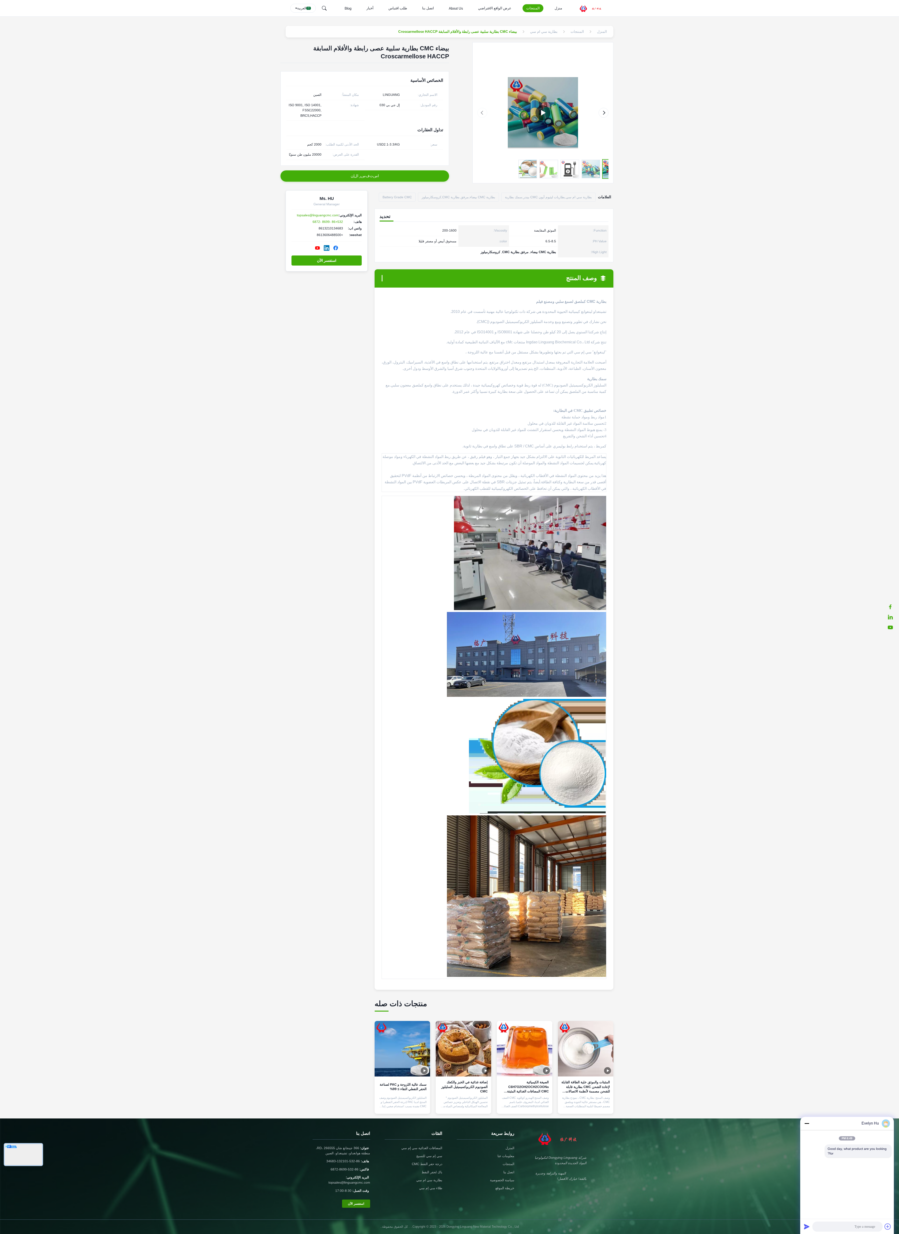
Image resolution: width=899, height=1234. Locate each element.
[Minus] (807, 1123)
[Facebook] (336, 248)
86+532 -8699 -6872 (328, 222)
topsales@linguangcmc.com (318, 215)
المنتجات (533, 8)
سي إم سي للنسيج (429, 1156)
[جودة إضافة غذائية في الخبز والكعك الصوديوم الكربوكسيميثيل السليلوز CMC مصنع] (463, 1048)
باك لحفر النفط (432, 1172)
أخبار (369, 8)
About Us (456, 8)
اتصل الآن (585, 1106)
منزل (558, 8)
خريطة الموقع (504, 1188)
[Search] (324, 8)
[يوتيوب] (893, 627)
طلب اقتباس (397, 8)
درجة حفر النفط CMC (427, 1164)
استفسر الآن (326, 261)
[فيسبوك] (893, 607)
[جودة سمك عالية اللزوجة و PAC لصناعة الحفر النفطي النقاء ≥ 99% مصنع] (402, 1048)
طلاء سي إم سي (430, 1188)
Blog (348, 8)
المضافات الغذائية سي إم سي (421, 1148)
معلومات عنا (505, 1156)
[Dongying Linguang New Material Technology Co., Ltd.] (593, 8)
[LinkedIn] (893, 617)
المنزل (509, 1148)
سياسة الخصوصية (502, 1180)
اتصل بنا (428, 8)
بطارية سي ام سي (429, 1180)
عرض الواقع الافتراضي (494, 8)
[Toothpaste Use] (543, 112)
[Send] (807, 1226)
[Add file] (887, 1226)
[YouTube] (317, 248)
